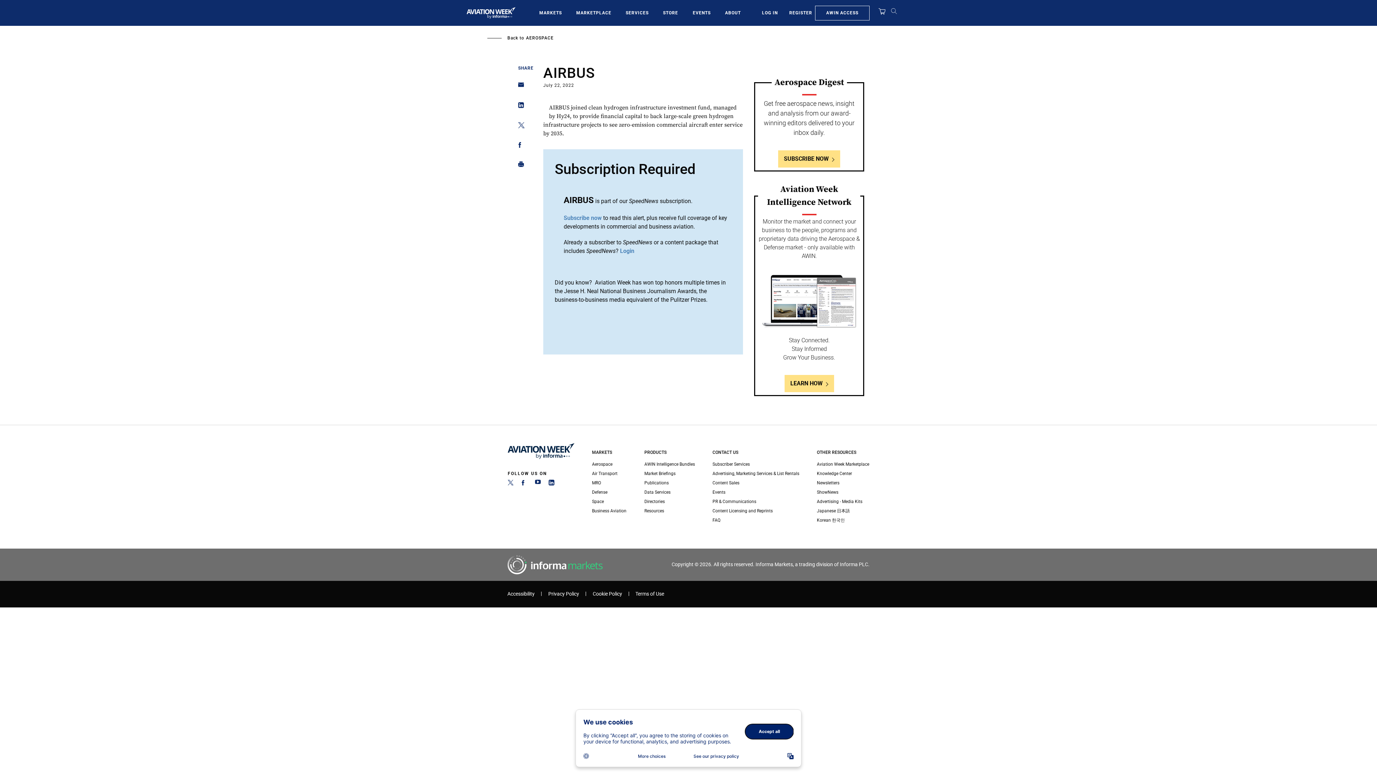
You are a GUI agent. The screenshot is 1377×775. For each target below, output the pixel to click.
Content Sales (726, 482)
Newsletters (828, 482)
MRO (596, 482)
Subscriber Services (731, 464)
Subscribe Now (806, 158)
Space (598, 501)
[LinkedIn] (551, 484)
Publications (656, 482)
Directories (654, 501)
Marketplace (593, 12)
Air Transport (604, 473)
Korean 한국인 (831, 520)
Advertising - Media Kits (839, 501)
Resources (654, 510)
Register (800, 12)
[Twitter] (511, 484)
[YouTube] (538, 484)
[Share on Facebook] (519, 146)
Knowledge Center (834, 473)
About (733, 12)
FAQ (716, 520)
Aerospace (540, 38)
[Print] (519, 165)
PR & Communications (734, 501)
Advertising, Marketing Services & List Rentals (756, 473)
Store (670, 12)
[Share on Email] (519, 87)
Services (637, 12)
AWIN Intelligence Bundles (669, 464)
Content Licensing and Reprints (743, 510)
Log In (770, 12)
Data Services (657, 492)
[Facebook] (524, 484)
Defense (599, 492)
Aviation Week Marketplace (843, 464)
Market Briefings (660, 473)
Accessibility (521, 594)
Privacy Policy (563, 594)
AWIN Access (842, 12)
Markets (550, 12)
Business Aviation (609, 510)
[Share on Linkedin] (519, 106)
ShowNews (827, 492)
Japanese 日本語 (833, 510)
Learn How (806, 383)
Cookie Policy (607, 594)
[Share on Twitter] (519, 126)
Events (702, 12)
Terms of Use (649, 594)
